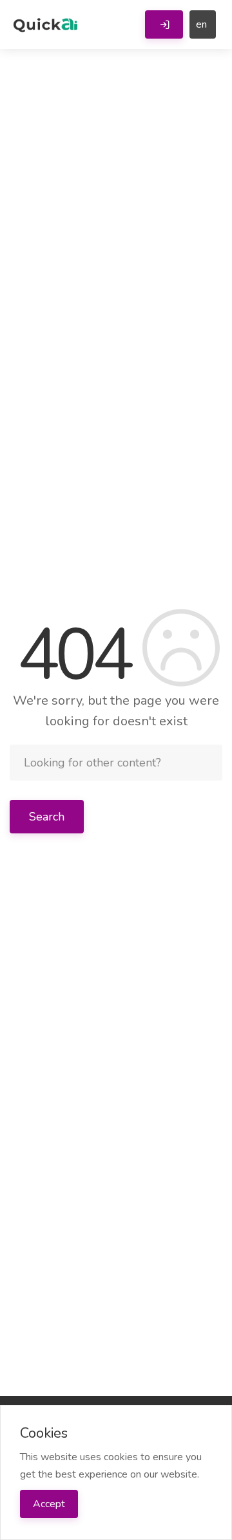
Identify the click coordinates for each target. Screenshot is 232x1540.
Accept (49, 1504)
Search (46, 816)
